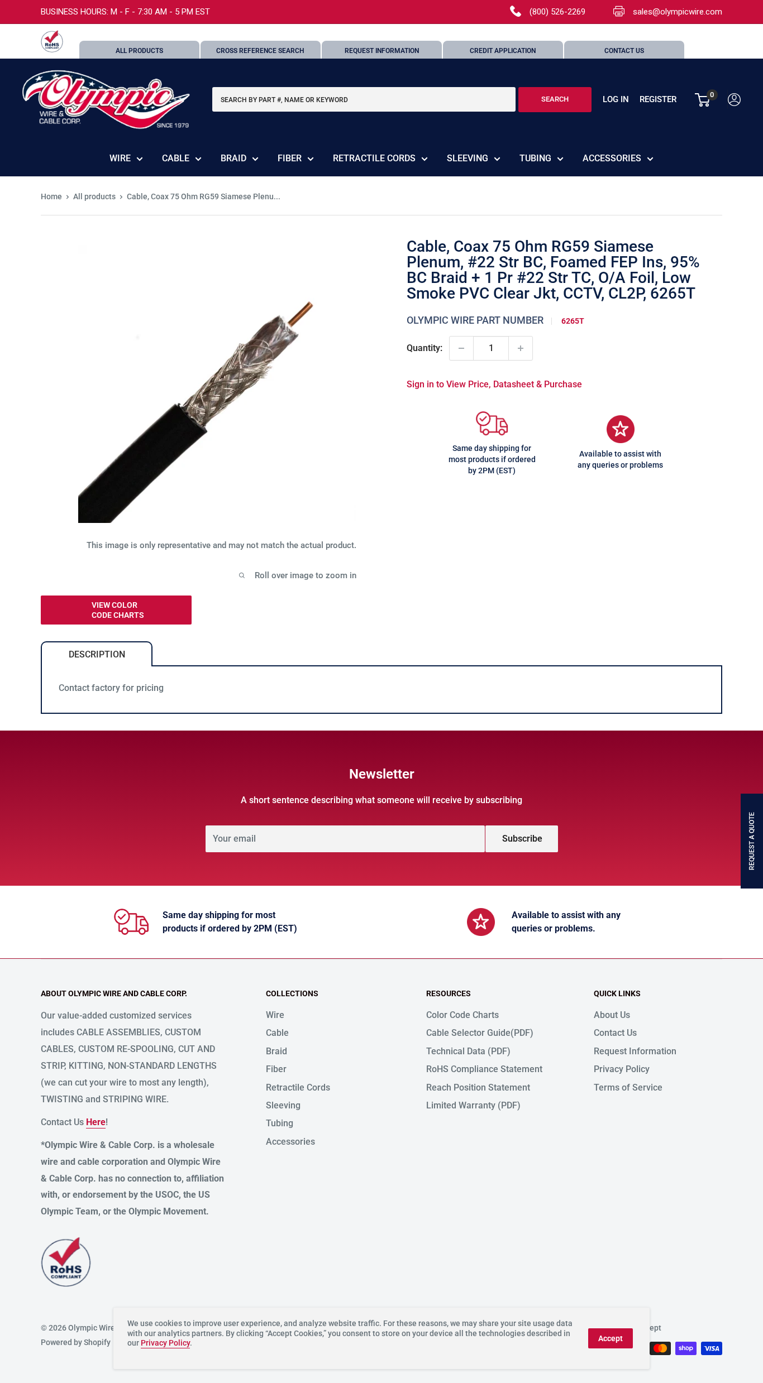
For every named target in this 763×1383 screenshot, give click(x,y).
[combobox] (364, 100)
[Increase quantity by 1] (520, 348)
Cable (175, 158)
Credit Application (503, 51)
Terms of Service (628, 1087)
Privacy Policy (622, 1069)
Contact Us (624, 51)
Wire (120, 158)
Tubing (535, 158)
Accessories (612, 158)
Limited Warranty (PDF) (473, 1105)
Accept (610, 1338)
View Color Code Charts (118, 610)
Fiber (290, 158)
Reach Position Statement (478, 1087)
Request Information (382, 51)
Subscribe (522, 838)
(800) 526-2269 (557, 12)
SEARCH (555, 99)
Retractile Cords (374, 158)
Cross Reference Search (260, 51)
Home (51, 196)
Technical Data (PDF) (468, 1051)
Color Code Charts (462, 1015)
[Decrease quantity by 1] (461, 348)
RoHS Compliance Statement (484, 1069)
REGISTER (658, 100)
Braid (233, 158)
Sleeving (467, 158)
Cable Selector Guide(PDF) (479, 1032)
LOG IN (616, 100)
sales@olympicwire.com (677, 12)
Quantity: (424, 348)
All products (94, 196)
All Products (139, 51)
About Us (612, 1015)
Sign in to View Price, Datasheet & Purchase (494, 384)
